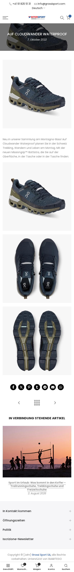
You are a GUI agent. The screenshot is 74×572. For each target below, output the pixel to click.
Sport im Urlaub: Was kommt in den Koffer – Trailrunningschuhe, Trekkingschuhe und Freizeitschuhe (37, 486)
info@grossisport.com (51, 4)
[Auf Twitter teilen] (21, 387)
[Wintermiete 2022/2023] (19, 403)
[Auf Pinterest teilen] (29, 387)
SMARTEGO (55, 559)
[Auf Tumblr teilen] (37, 387)
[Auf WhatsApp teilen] (61, 387)
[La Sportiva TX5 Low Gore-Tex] (55, 403)
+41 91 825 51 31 (22, 4)
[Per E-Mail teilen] (53, 387)
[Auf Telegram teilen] (45, 387)
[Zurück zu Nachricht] (37, 403)
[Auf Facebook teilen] (13, 387)
